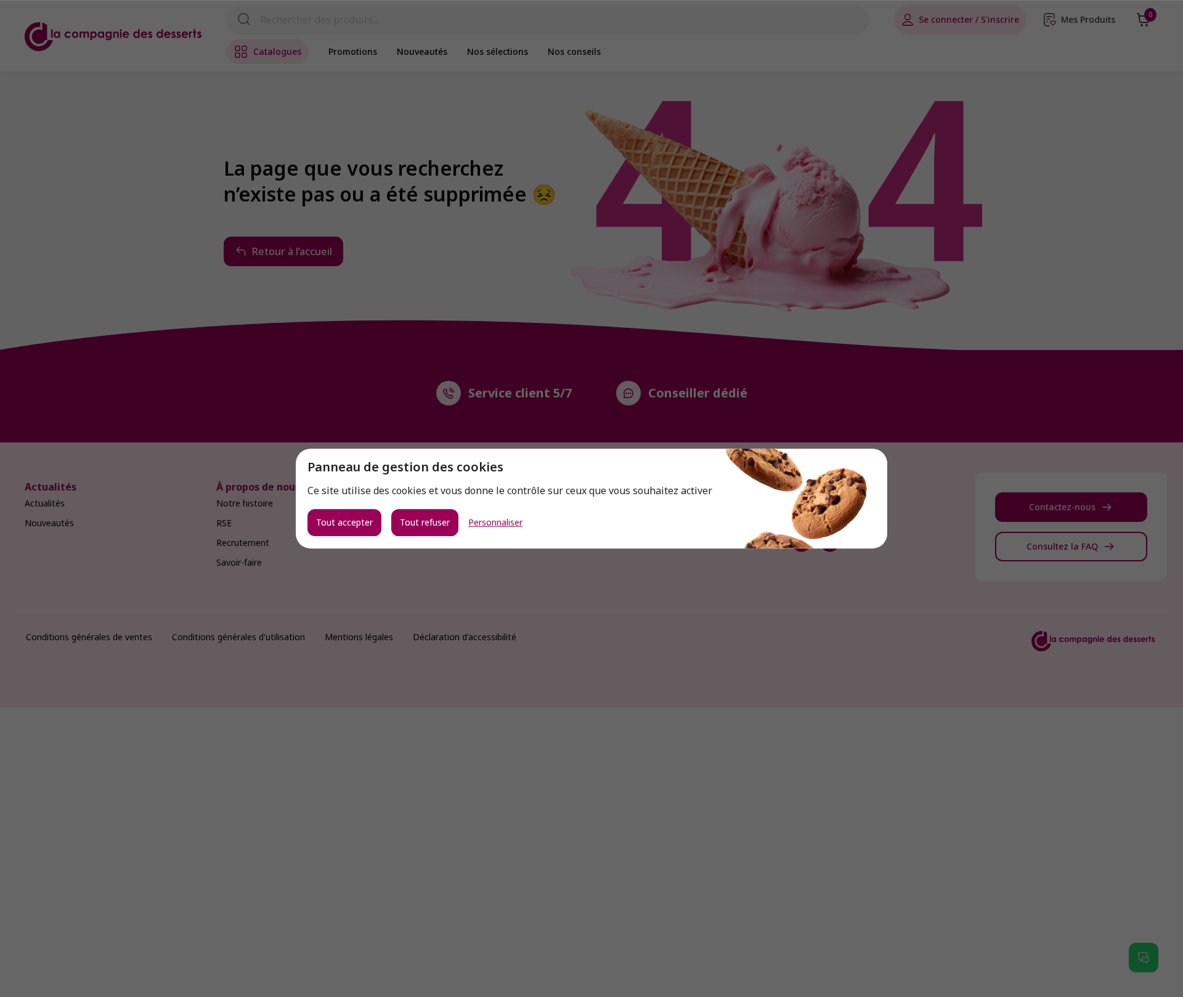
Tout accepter (344, 522)
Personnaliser (495, 522)
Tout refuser (425, 522)
